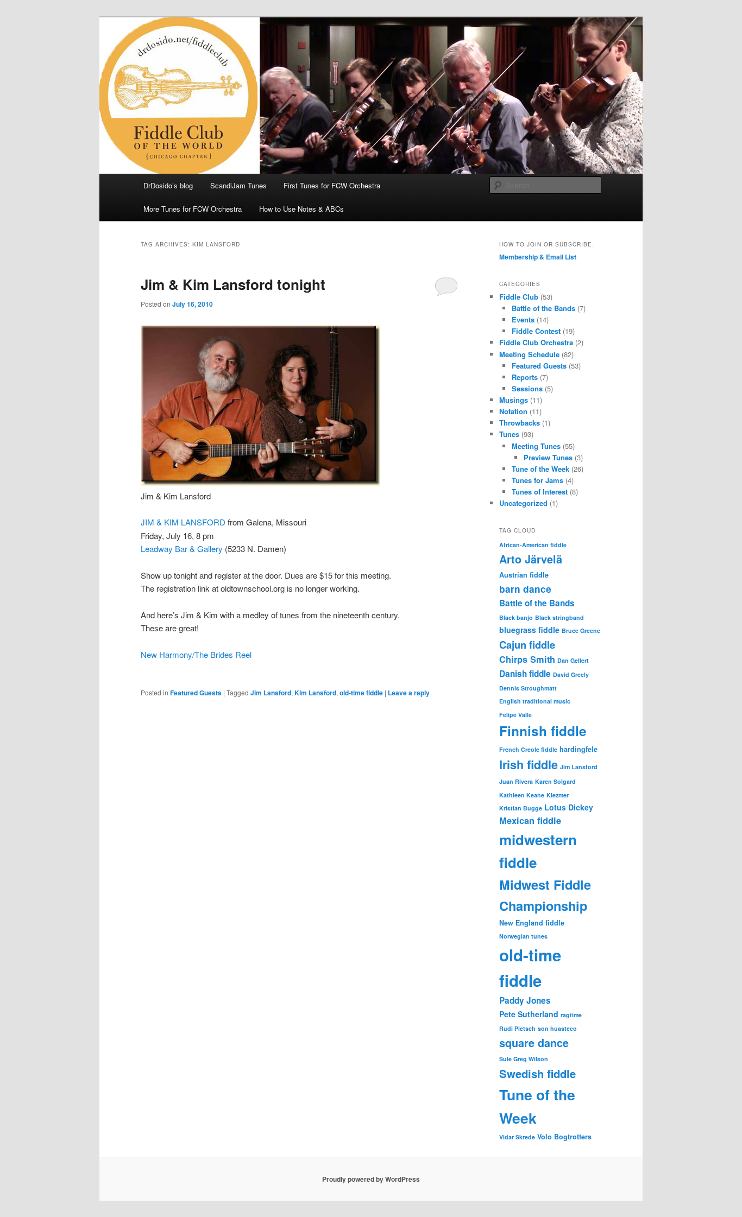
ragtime (571, 1015)
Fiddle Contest (536, 331)
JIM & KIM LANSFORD (183, 522)
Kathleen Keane (521, 795)
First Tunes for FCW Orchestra (332, 185)
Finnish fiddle (543, 730)
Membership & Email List (537, 257)
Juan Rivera (516, 781)
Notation (513, 411)
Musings (513, 400)
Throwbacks (519, 422)
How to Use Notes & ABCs (301, 209)
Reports (525, 377)
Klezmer (557, 795)
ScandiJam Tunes (238, 185)
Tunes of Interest (540, 491)
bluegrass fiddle (529, 629)
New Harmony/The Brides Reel (196, 654)
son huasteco (557, 1028)
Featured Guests (196, 693)
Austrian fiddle (524, 575)
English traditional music (534, 701)
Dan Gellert (573, 660)
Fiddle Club (518, 296)
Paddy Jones (525, 1000)
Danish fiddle (525, 674)
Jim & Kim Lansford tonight (233, 284)
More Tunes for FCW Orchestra (192, 209)
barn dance (525, 588)
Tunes (509, 434)
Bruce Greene (581, 630)
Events (523, 319)
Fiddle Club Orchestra (536, 342)
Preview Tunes (548, 457)
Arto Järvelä (530, 559)
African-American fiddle (533, 545)
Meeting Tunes (536, 446)
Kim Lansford (315, 693)
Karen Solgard (555, 781)
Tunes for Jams (537, 480)
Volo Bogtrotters (564, 1137)
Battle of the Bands (543, 308)
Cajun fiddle (527, 644)
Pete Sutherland (528, 1014)
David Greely (571, 674)
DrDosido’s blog (168, 185)
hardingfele (578, 749)
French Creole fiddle (528, 749)
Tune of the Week (540, 469)
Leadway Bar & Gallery (182, 548)
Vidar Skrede (517, 1137)
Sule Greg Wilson (523, 1059)
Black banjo (516, 617)
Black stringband (559, 617)
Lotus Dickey (568, 807)
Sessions (527, 388)
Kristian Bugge (520, 808)
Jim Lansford (270, 693)
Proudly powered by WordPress (371, 1179)
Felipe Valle (515, 715)
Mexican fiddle (530, 820)
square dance (534, 1042)
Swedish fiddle (537, 1073)
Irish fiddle (528, 764)
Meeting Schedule (529, 354)
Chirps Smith (527, 659)
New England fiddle (531, 923)
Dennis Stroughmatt (528, 688)
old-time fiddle (361, 693)
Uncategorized (523, 503)
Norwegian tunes (523, 936)
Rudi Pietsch (517, 1028)
